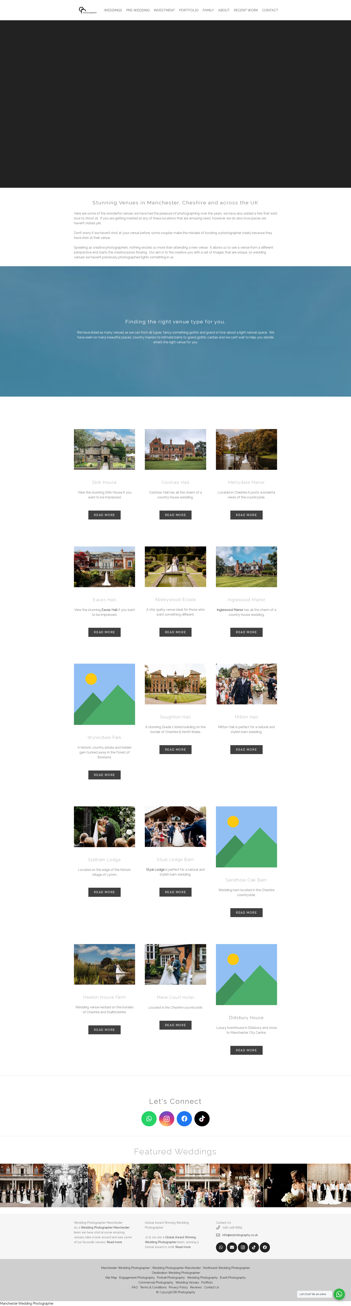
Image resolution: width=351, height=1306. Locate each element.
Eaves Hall (109, 610)
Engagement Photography (137, 1277)
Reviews (196, 1287)
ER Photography (184, 1292)
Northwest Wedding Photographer (226, 1268)
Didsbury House (246, 1017)
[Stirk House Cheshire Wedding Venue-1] (104, 449)
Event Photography (233, 1277)
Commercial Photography (155, 1282)
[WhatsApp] (149, 1118)
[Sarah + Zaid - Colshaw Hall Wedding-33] (175, 449)
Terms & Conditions (153, 1287)
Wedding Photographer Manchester (105, 1227)
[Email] (232, 1247)
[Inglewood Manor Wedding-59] (246, 566)
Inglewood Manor (230, 610)
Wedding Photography (202, 1277)
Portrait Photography (171, 1277)
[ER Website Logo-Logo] (88, 10)
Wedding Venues (187, 1282)
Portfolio (207, 1282)
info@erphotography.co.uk (240, 1235)
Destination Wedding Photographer (176, 1272)
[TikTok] (202, 1118)
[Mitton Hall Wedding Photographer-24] (246, 684)
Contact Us (211, 1287)
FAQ (135, 1287)
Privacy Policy (178, 1287)
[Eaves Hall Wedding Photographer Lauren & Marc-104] (104, 566)
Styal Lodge (155, 869)
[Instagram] (166, 1118)
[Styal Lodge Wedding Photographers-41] (175, 826)
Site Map (111, 1277)
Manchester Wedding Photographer (125, 1268)
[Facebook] (184, 1118)
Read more (114, 1242)
